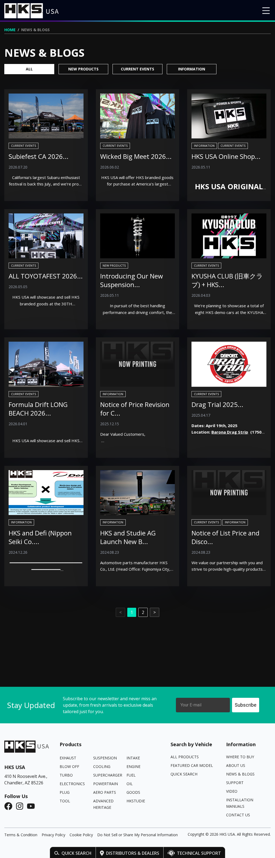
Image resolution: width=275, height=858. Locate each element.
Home (10, 29)
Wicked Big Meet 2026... (136, 156)
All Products (185, 756)
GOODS (133, 792)
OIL (129, 783)
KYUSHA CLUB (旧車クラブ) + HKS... (227, 280)
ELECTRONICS (72, 783)
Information (191, 69)
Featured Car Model (192, 765)
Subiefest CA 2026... (38, 156)
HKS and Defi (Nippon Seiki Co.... (40, 537)
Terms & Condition (20, 834)
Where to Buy (240, 756)
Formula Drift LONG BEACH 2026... (38, 408)
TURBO (66, 775)
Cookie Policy (81, 834)
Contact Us (238, 814)
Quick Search (76, 853)
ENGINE (133, 766)
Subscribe (245, 705)
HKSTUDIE (135, 800)
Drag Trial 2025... (217, 404)
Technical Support (199, 853)
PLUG (65, 792)
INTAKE (133, 757)
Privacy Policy (53, 834)
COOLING (101, 766)
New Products (83, 69)
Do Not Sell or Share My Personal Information (137, 834)
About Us (235, 765)
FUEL (131, 775)
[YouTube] (32, 806)
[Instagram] (21, 806)
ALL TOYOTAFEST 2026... (46, 275)
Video (231, 791)
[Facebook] (10, 806)
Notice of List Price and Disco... (225, 537)
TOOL (65, 800)
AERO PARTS (104, 792)
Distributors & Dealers (132, 853)
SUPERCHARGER (107, 775)
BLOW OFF (69, 766)
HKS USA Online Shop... (225, 156)
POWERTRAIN (105, 783)
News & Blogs (240, 774)
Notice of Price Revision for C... (134, 408)
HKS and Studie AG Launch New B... (128, 537)
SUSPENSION (105, 757)
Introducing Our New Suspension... (131, 280)
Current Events (137, 69)
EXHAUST (68, 757)
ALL (29, 69)
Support (235, 782)
